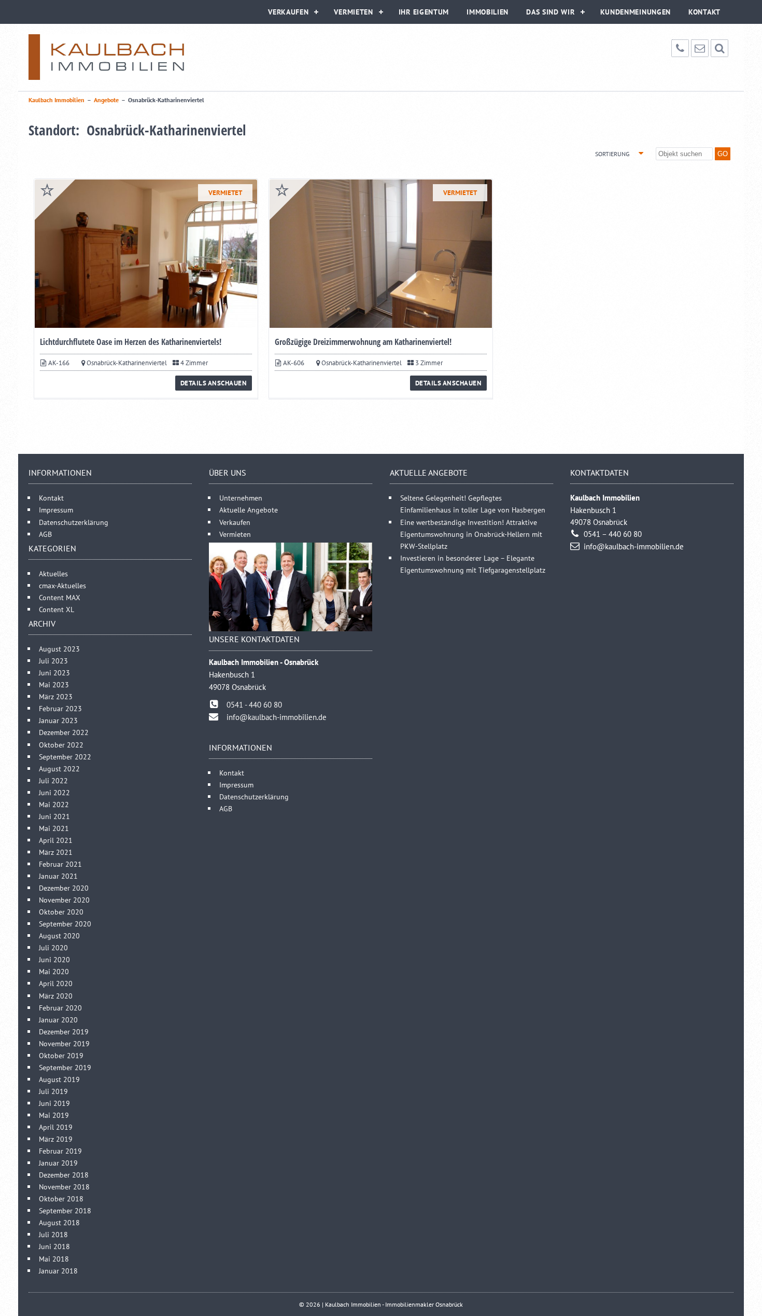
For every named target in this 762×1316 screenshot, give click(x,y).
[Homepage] (106, 57)
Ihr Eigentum (424, 12)
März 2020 (56, 996)
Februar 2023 (60, 708)
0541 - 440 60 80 (254, 705)
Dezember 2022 (64, 732)
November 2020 (64, 900)
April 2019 (56, 1127)
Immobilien (488, 12)
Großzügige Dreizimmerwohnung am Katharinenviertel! (363, 342)
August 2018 (59, 1222)
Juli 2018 (53, 1234)
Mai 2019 (54, 1115)
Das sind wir (550, 12)
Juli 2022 (53, 780)
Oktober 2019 (61, 1055)
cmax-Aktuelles (62, 585)
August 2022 (59, 768)
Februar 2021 (60, 864)
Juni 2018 (54, 1246)
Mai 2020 (54, 971)
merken (47, 189)
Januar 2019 (58, 1163)
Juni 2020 (54, 959)
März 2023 (56, 696)
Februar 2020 (60, 1008)
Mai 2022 (54, 804)
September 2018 (65, 1210)
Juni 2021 (54, 816)
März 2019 (56, 1139)
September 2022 (65, 756)
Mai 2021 (54, 828)
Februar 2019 (60, 1151)
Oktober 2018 (61, 1198)
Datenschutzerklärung (73, 522)
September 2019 (65, 1067)
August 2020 (59, 935)
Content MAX (59, 597)
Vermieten (353, 12)
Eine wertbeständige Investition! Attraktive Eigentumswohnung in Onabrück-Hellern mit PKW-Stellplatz (471, 534)
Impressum (56, 510)
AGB (45, 534)
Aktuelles (53, 573)
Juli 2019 (53, 1091)
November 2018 (64, 1187)
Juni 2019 (54, 1103)
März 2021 (56, 852)
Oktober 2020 (61, 912)
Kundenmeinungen (635, 12)
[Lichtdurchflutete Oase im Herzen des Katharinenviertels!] (146, 253)
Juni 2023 (54, 672)
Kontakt (704, 12)
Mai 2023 (54, 684)
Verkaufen (288, 12)
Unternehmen (240, 498)
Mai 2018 (54, 1259)
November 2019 (64, 1043)
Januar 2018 (58, 1271)
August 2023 (59, 649)
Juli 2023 (53, 661)
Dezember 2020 (64, 888)
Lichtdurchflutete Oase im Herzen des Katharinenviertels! (130, 342)
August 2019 (59, 1079)
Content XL (56, 609)
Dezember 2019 (64, 1031)
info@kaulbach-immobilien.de (277, 717)
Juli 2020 (53, 947)
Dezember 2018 (64, 1175)
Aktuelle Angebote (248, 510)
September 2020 (65, 924)
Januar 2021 (58, 876)
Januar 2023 (58, 720)
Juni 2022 (54, 792)
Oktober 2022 (61, 745)
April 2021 (56, 840)
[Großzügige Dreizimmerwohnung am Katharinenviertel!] (381, 253)
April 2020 (56, 983)
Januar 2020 (58, 1019)
